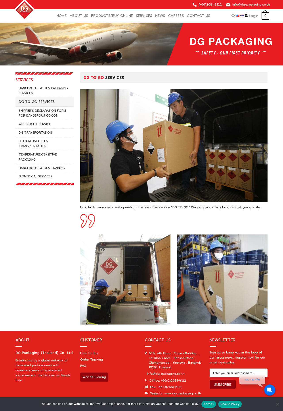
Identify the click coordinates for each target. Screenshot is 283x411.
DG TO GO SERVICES (37, 101)
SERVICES (144, 15)
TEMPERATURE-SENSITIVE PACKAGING (38, 157)
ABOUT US (79, 15)
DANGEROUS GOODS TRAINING (42, 168)
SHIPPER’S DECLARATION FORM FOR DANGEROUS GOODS (42, 113)
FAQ (83, 365)
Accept (209, 404)
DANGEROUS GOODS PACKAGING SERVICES (43, 90)
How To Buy (89, 353)
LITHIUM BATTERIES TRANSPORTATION (33, 143)
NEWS (160, 15)
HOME (61, 15)
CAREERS (176, 15)
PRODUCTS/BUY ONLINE (112, 15)
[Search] (233, 15)
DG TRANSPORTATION (35, 132)
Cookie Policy (229, 404)
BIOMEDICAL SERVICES (35, 176)
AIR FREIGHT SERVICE (35, 124)
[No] (277, 406)
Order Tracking (91, 359)
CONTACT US (198, 15)
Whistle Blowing (94, 377)
